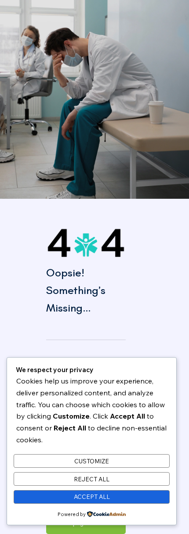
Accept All (92, 496)
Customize (91, 461)
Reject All (91, 479)
